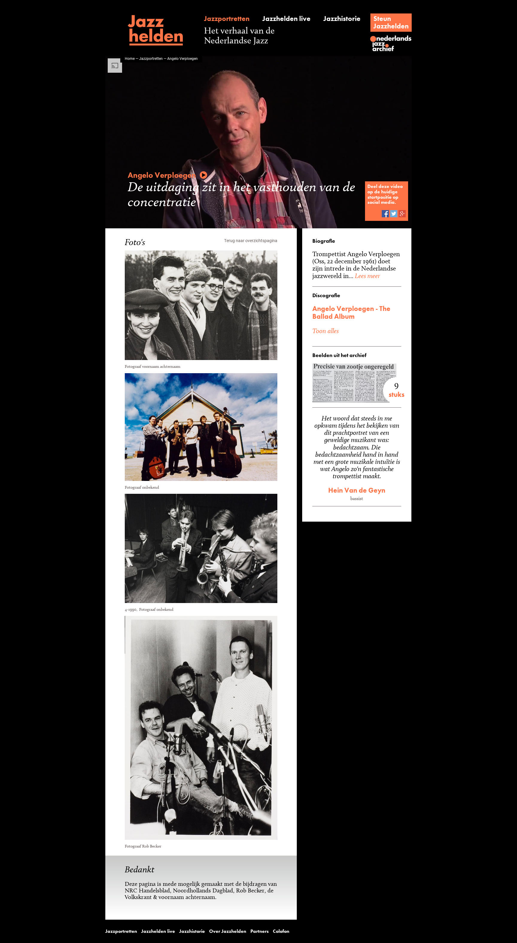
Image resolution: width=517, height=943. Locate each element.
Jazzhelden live (286, 18)
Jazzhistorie (342, 18)
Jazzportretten (227, 18)
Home (130, 58)
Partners (259, 931)
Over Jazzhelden (227, 931)
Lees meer (366, 276)
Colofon (281, 931)
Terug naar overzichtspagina (250, 240)
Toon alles (325, 331)
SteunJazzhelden (391, 22)
